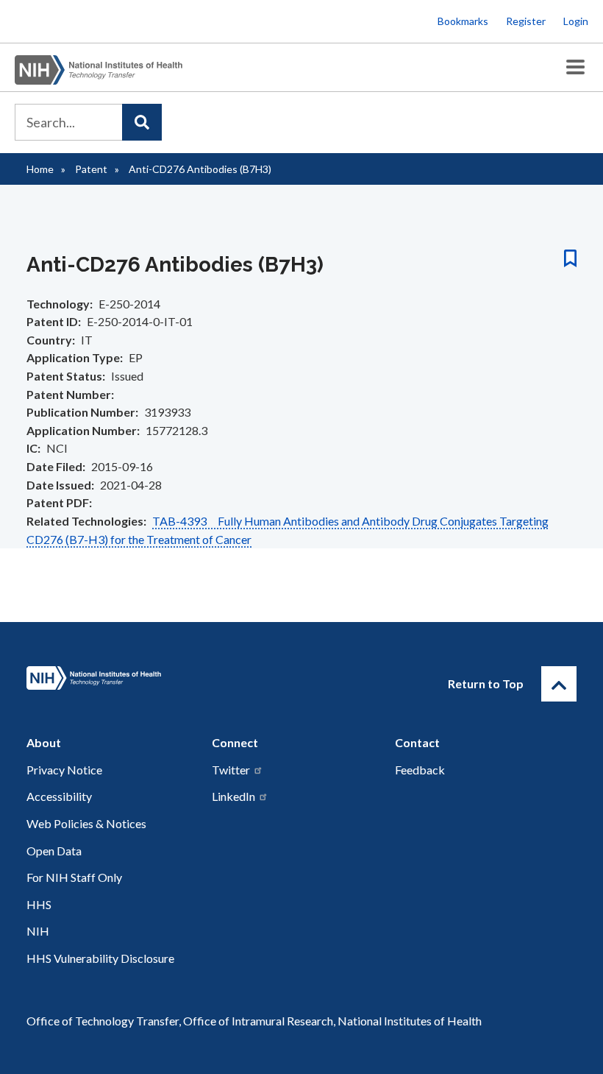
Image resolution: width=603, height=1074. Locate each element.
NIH (37, 931)
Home (40, 169)
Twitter (231, 770)
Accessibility (59, 796)
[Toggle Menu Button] (575, 67)
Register (526, 21)
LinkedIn (233, 796)
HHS (38, 904)
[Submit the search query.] (142, 122)
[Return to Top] (559, 684)
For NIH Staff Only (74, 877)
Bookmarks (463, 21)
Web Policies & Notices (86, 823)
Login (575, 21)
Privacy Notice (64, 770)
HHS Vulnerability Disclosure (100, 958)
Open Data (54, 851)
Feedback (420, 770)
